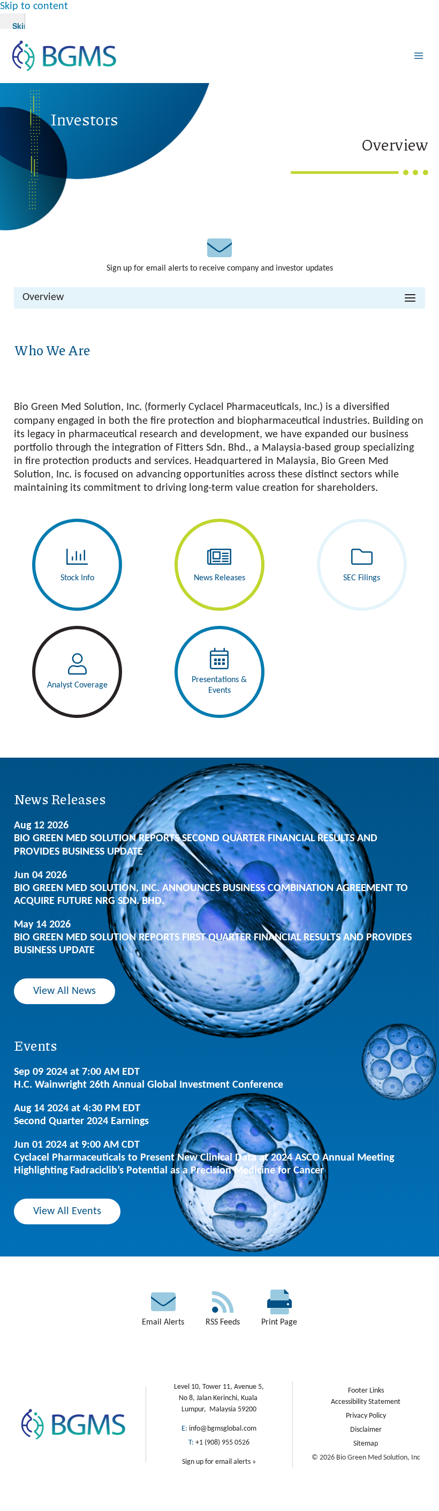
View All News (64, 991)
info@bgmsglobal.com (222, 1429)
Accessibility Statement (365, 1402)
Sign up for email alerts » (219, 1462)
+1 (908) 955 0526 (222, 1443)
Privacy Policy (366, 1416)
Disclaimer (366, 1430)
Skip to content (34, 6)
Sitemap (365, 1444)
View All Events (67, 1211)
